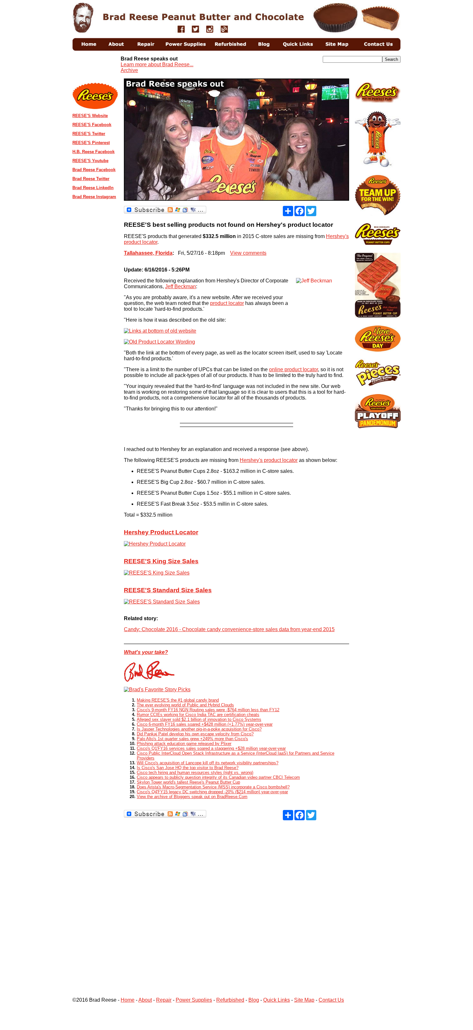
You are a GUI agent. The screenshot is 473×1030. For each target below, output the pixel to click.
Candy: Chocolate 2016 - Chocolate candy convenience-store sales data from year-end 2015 (229, 629)
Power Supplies (194, 1000)
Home (127, 1000)
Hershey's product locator (269, 460)
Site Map (304, 1000)
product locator (227, 303)
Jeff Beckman (180, 286)
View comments (248, 253)
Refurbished (230, 1000)
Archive (129, 70)
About (145, 1000)
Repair (164, 1000)
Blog (253, 1000)
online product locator (293, 369)
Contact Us (331, 1000)
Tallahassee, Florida (148, 253)
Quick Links (276, 1000)
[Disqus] (236, 900)
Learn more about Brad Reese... (157, 64)
